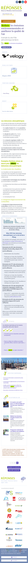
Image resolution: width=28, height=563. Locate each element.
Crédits (6, 482)
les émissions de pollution (13, 43)
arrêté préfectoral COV (15, 296)
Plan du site (10, 480)
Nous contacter (4, 480)
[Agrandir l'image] (14, 221)
